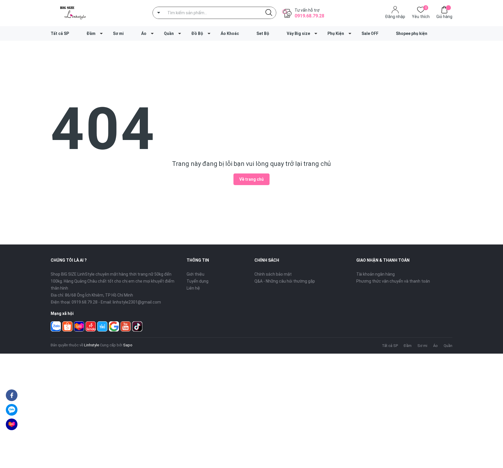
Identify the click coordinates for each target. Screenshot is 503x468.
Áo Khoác (230, 33)
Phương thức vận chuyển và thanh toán (393, 281)
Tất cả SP (60, 33)
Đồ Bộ (197, 33)
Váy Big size (298, 33)
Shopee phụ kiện (411, 33)
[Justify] (269, 13)
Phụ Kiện (335, 33)
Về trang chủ (251, 179)
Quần (169, 33)
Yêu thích (421, 16)
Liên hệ (193, 288)
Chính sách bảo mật (273, 274)
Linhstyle (91, 345)
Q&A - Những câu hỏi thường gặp (284, 281)
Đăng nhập (395, 16)
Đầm (90, 33)
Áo (143, 33)
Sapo (127, 345)
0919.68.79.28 (309, 16)
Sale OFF (370, 33)
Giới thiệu (195, 274)
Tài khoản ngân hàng (375, 274)
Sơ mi (118, 33)
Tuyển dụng (197, 281)
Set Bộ (262, 33)
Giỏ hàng (444, 16)
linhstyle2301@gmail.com (137, 302)
